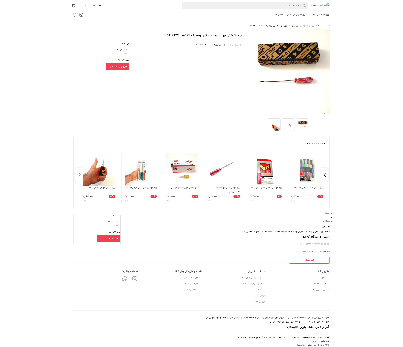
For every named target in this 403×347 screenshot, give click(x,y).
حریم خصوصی (258, 295)
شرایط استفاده (258, 289)
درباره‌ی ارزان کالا (321, 283)
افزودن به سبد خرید (117, 66)
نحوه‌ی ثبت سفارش (192, 277)
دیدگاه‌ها (326, 221)
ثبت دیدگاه (309, 260)
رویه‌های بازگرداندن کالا (254, 283)
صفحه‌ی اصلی (322, 277)
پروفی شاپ (312, 341)
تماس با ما (278, 14)
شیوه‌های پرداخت (193, 289)
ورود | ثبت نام (90, 5)
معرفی (327, 213)
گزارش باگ (260, 301)
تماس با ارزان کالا (320, 289)
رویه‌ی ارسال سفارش (192, 283)
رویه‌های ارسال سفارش (296, 14)
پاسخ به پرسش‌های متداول (252, 277)
